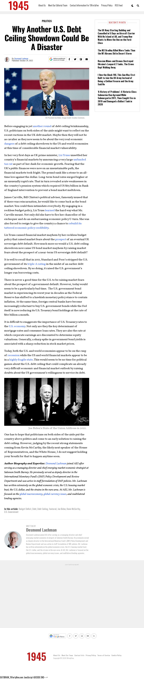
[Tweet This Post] (75, 59)
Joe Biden (62, 509)
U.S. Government (11, 512)
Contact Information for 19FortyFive (84, 5)
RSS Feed (118, 5)
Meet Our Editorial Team (57, 5)
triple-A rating (36, 264)
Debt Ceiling (42, 509)
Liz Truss (64, 155)
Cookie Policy (116, 655)
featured (53, 509)
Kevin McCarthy (73, 509)
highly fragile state (21, 360)
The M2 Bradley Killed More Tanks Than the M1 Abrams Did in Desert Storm (116, 52)
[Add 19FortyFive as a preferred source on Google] (57, 59)
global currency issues (55, 494)
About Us (42, 5)
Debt (34, 509)
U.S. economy (17, 326)
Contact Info (79, 655)
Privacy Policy (106, 5)
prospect (60, 239)
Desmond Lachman (21, 58)
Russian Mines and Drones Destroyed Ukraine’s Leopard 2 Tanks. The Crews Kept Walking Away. (116, 64)
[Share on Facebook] (69, 59)
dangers (9, 144)
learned (50, 210)
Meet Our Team (67, 655)
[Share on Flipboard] (80, 59)
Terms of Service (103, 655)
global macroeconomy (31, 494)
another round (42, 126)
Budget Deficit (25, 509)
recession (14, 355)
